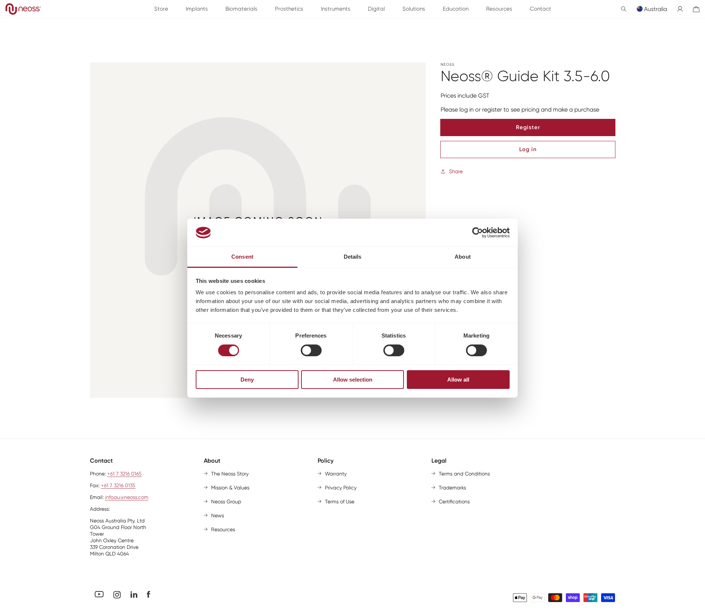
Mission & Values (230, 488)
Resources (223, 529)
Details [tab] (353, 257)
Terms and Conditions (464, 474)
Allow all (458, 379)
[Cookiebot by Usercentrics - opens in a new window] (477, 232)
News (217, 515)
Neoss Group (226, 501)
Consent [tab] (242, 257)
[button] (623, 9)
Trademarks (452, 488)
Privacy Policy (341, 488)
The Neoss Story (230, 474)
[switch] (311, 350)
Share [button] (456, 171)
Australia (655, 9)
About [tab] (463, 257)
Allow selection (352, 379)
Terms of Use (339, 501)
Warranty (336, 474)
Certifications (454, 501)
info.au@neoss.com (126, 497)
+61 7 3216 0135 (118, 485)
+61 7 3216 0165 (124, 474)
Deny (247, 379)
